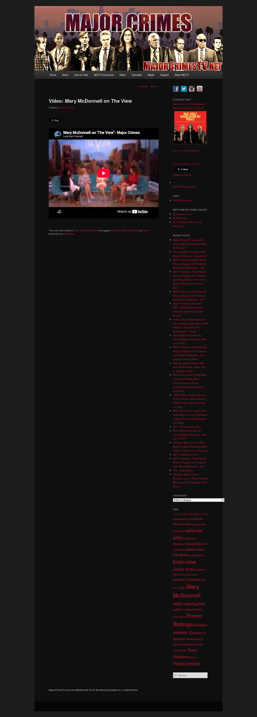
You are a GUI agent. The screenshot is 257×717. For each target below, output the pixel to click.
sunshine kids (193, 644)
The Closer (180, 650)
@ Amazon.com (182, 214)
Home (53, 75)
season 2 (182, 632)
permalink (68, 233)
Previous (141, 86)
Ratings (183, 624)
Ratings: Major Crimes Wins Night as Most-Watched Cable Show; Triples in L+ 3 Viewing (190, 446)
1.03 (179, 514)
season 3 (198, 632)
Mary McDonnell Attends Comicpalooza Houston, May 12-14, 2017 (189, 339)
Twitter (193, 657)
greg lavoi (179, 549)
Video (179, 663)
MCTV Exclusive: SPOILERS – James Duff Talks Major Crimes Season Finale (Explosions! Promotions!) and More (190, 383)
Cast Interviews (82, 230)
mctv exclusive (189, 603)
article (176, 519)
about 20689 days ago (184, 186)
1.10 (204, 514)
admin (145, 230)
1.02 (175, 514)
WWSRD (193, 664)
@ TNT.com (179, 218)
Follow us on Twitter (186, 164)
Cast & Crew (81, 75)
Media (151, 75)
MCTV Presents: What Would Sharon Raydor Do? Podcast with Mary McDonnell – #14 (189, 264)
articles (185, 519)
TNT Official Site (182, 200)
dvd (182, 531)
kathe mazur (190, 574)
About (65, 75)
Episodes (137, 75)
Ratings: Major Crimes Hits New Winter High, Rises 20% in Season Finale (189, 367)
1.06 (194, 514)
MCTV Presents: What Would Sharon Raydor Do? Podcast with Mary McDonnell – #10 (189, 462)
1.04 (184, 514)
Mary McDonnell (130, 230)
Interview (115, 230)
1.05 (189, 514)
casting (195, 524)
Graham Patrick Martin (190, 544)
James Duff (183, 569)
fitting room (190, 538)
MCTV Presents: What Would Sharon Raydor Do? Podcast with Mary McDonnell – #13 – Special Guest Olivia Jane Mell (189, 279)
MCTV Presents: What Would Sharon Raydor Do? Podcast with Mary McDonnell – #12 (189, 295)
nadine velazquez (184, 609)
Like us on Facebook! (186, 151)
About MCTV (182, 75)
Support (164, 75)
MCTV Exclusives (104, 75)
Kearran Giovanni (187, 579)
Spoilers (178, 644)
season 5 (195, 639)
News (123, 75)
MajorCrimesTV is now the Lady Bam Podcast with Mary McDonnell (190, 244)
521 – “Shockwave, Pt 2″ (187, 426)
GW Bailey (181, 554)
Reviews (200, 625)
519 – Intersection (183, 470)
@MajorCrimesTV (182, 175)
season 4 (181, 638)
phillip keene (179, 616)
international (196, 555)
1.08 (199, 514)
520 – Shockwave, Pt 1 (186, 454)
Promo (194, 615)
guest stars (195, 549)
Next (155, 86)
